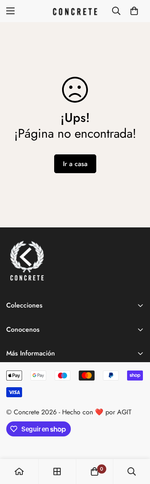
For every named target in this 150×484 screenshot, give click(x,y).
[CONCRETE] (75, 11)
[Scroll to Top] (135, 439)
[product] (19, 471)
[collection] (57, 471)
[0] (134, 10)
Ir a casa (75, 164)
